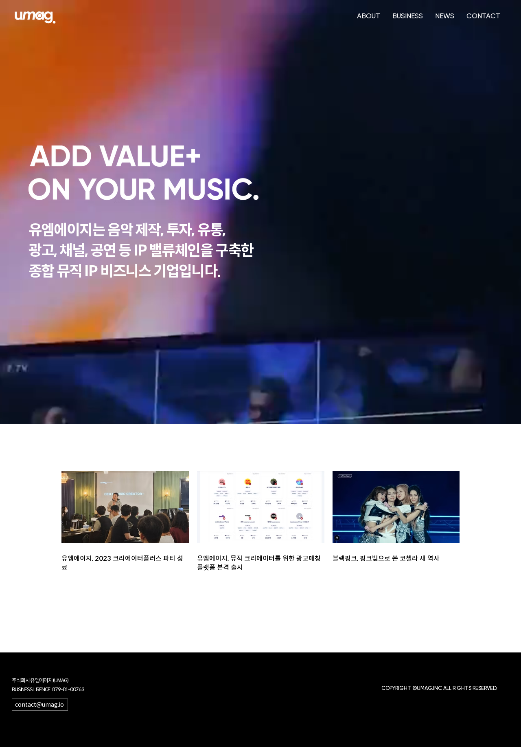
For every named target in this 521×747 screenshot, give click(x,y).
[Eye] (35, 17)
